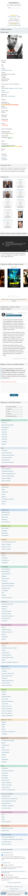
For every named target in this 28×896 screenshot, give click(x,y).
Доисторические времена (8, 424)
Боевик (3, 88)
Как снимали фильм (6, 611)
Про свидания (5, 777)
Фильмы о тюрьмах (6, 544)
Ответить (25, 358)
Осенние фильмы (6, 521)
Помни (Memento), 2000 (6, 852)
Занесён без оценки (6, 844)
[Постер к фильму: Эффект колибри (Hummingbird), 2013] (14, 58)
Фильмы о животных (6, 782)
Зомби (3, 726)
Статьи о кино (20, 886)
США (11, 70)
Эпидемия (4, 761)
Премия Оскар (5, 830)
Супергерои (4, 734)
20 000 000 (4, 108)
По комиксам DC (6, 652)
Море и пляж (5, 517)
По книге (4, 650)
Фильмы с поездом (6, 549)
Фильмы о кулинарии (7, 785)
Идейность (4, 608)
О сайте (14, 886)
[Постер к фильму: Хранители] (14, 278)
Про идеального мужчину (8, 770)
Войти (17, 888)
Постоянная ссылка (17, 358)
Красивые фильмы (6, 573)
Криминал (11, 88)
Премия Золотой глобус (7, 828)
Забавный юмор (5, 745)
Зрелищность (5, 606)
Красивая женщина (6, 696)
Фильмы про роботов (7, 713)
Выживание (4, 530)
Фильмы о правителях (7, 708)
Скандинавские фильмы (7, 471)
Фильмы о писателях (7, 706)
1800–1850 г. (4, 429)
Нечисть (4, 729)
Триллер (20, 88)
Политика (4, 501)
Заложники (4, 671)
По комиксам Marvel (6, 655)
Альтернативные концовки (8, 740)
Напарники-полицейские (7, 701)
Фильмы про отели (6, 546)
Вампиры (4, 722)
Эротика (4, 639)
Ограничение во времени (7, 616)
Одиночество (5, 768)
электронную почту (22, 891)
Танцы (3, 819)
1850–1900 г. (4, 432)
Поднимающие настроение (8, 583)
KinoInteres (9, 313)
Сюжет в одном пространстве (9, 541)
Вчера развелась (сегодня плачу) (9, 798)
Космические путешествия (8, 455)
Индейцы (4, 694)
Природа (4, 754)
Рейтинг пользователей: (13, 25)
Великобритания (5, 70)
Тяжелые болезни (6, 683)
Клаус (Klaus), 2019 (5, 862)
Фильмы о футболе (6, 821)
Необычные (4, 581)
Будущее (4, 444)
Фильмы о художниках (7, 710)
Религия (3, 757)
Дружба (3, 742)
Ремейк (3, 659)
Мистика (4, 496)
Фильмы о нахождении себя (8, 789)
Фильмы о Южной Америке (8, 475)
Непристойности (5, 749)
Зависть (4, 627)
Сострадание (5, 590)
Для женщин (4, 557)
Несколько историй (6, 613)
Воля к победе (5, 528)
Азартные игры (5, 487)
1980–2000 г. (4, 441)
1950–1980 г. (4, 439)
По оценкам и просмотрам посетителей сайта (12, 839)
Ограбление (4, 678)
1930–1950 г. (4, 436)
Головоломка (5, 491)
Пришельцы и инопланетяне (8, 731)
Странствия (4, 620)
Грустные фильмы (6, 569)
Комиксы (4, 645)
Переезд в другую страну (8, 680)
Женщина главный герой (7, 604)
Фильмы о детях (5, 780)
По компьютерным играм (7, 657)
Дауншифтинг (5, 533)
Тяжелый (4, 595)
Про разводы (5, 773)
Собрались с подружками (8, 805)
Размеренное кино (6, 588)
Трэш (3, 592)
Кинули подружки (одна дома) (9, 800)
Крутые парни (11, 96)
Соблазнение (5, 636)
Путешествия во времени (8, 462)
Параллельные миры (7, 457)
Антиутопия (4, 450)
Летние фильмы (5, 514)
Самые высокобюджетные (8, 837)
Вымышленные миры (7, 452)
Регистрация (12, 888)
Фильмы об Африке (6, 478)
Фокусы (3, 503)
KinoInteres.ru (14, 3)
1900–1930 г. (4, 434)
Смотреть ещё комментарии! (14, 882)
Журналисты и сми (6, 668)
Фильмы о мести (5, 92)
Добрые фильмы (6, 571)
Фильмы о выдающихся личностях (10, 662)
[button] (6, 281)
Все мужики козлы (6, 796)
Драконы (4, 724)
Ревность (4, 634)
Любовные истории (6, 629)
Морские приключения (7, 675)
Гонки (3, 814)
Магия (3, 747)
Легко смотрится (5, 578)
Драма (7, 88)
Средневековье (5, 427)
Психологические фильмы (8, 585)
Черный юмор (5, 759)
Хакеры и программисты (7, 715)
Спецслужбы (5, 703)
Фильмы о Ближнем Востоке (8, 473)
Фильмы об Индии (6, 480)
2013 (2, 66)
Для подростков (5, 560)
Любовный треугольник (7, 632)
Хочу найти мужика (6, 808)
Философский (5, 535)
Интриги (3, 494)
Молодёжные (5, 562)
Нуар (16, 88)
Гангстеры (5, 96)
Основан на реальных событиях (9, 648)
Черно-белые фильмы (7, 597)
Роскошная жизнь (6, 618)
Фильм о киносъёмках (7, 685)
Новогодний (4, 519)
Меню (3, 893)
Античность (4, 422)
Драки (3, 816)
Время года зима (6, 512)
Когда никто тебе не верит (8, 673)
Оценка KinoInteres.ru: (13, 16)
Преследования (5, 752)
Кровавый (4, 576)
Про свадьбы (5, 775)
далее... (3, 859)
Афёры (3, 489)
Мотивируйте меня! (6, 803)
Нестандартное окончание (8, 499)
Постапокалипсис (6, 460)
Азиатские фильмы (6, 468)
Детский (4, 555)
